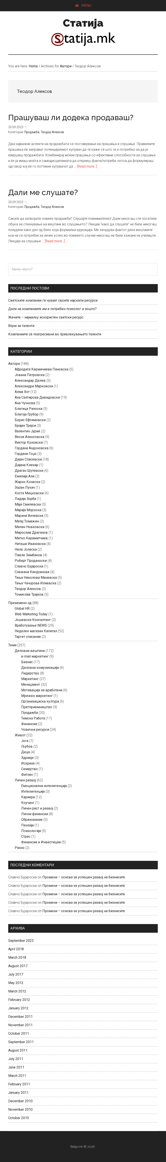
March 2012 (17, 991)
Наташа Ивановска (30, 544)
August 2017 (17, 966)
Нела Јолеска (26, 549)
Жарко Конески (27, 482)
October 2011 (18, 1033)
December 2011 (20, 1017)
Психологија (31, 831)
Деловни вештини (30, 651)
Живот (20, 735)
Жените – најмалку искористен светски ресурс (45, 317)
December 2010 (20, 1101)
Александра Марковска (34, 386)
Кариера (28, 797)
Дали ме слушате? (43, 192)
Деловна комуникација (40, 668)
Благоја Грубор (26, 414)
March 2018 (17, 957)
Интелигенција (33, 791)
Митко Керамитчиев (31, 538)
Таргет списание (28, 637)
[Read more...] (87, 166)
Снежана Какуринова (32, 572)
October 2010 (18, 1118)
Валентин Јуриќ (27, 431)
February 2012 (19, 1000)
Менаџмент (30, 684)
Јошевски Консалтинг (33, 620)
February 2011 (19, 1084)
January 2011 (18, 1093)
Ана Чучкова (25, 403)
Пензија (27, 825)
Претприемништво (36, 707)
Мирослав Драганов (31, 532)
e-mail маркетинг (35, 656)
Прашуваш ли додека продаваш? (70, 117)
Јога (24, 741)
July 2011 (15, 1059)
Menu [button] (86, 5)
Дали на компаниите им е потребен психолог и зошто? (52, 309)
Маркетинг (30, 679)
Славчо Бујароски (29, 566)
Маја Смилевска (28, 504)
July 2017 (15, 974)
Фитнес (27, 775)
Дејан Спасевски (28, 459)
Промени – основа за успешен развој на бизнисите (83, 877)
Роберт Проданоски (31, 561)
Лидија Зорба (25, 499)
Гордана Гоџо (26, 454)
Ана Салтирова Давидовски (37, 397)
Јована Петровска (30, 375)
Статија (83, 23)
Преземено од (20, 603)
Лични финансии (34, 814)
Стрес (25, 836)
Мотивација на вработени (41, 690)
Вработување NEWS (31, 625)
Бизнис (27, 662)
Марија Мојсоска (28, 510)
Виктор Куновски (29, 442)
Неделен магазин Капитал (36, 631)
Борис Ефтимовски (30, 420)
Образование (32, 820)
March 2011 (17, 1076)
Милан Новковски (29, 527)
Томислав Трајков (29, 594)
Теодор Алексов (52, 132)
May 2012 (15, 983)
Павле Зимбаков (28, 555)
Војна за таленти (21, 326)
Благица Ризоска (28, 409)
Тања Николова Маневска (36, 577)
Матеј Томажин (27, 521)
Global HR (22, 608)
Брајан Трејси (25, 425)
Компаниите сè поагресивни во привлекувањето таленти (54, 334)
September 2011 (21, 1042)
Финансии (29, 724)
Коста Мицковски (29, 493)
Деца (25, 752)
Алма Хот (22, 392)
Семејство (29, 769)
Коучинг (27, 803)
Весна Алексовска (29, 437)
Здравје (27, 758)
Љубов (27, 746)
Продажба (31, 132)
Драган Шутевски (29, 471)
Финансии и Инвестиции (41, 842)
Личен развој (25, 780)
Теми (12, 645)
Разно (19, 848)
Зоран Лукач (25, 487)
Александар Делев (30, 380)
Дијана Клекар (26, 465)
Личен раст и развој (37, 808)
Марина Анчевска (29, 516)
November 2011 (20, 1025)
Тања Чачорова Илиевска (35, 583)
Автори (14, 364)
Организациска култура (40, 701)
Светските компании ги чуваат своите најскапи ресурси (52, 300)
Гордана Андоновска (31, 448)
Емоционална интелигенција (44, 786)
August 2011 (17, 1050)
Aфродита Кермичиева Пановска (41, 369)
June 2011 (16, 1067)
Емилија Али (24, 476)
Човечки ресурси (35, 729)
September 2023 (21, 941)
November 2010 (20, 1109)
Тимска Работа (33, 718)
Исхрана (28, 763)
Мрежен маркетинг (37, 696)
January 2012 (18, 1008)
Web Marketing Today (31, 614)
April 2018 (16, 949)
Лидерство (30, 673)
